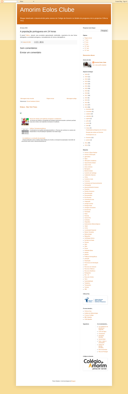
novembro (89, 111)
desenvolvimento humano (91, 187)
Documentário (88, 195)
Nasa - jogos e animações (102, 341)
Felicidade (87, 211)
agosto (88, 118)
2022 (86, 83)
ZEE (85, 289)
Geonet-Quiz (102, 339)
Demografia (87, 185)
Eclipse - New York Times (28, 107)
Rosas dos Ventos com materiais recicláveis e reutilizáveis (45, 118)
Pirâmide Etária (88, 250)
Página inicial (50, 98)
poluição (86, 258)
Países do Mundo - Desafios (101, 346)
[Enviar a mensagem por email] (35, 42)
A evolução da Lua (91, 134)
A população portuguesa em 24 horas (96, 130)
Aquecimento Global (90, 162)
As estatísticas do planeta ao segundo (103, 328)
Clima (86, 177)
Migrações (87, 236)
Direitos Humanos (89, 191)
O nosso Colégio (89, 315)
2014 (86, 102)
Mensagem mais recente (27, 98)
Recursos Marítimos (89, 271)
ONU (85, 246)
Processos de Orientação (91, 262)
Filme (86, 214)
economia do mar (89, 199)
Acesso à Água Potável (90, 152)
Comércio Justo (88, 179)
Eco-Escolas (87, 197)
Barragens (87, 169)
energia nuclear (88, 203)
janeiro (88, 140)
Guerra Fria (87, 218)
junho (88, 123)
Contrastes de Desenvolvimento (93, 183)
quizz (85, 264)
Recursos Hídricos (89, 269)
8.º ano (86, 42)
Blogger (73, 381)
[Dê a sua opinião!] (37, 42)
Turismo (86, 287)
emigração (87, 201)
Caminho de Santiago (90, 173)
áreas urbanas (88, 167)
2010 (86, 145)
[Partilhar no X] (39, 42)
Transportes (87, 285)
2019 (86, 91)
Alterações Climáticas (90, 160)
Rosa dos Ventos (89, 277)
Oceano (86, 242)
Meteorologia (88, 234)
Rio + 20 (86, 275)
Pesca (86, 248)
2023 (86, 81)
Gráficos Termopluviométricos (38, 128)
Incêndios (87, 220)
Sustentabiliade (88, 281)
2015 (86, 100)
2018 (86, 93)
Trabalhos (87, 283)
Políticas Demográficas (90, 256)
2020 (86, 88)
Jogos (86, 226)
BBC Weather (88, 317)
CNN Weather (88, 319)
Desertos (86, 189)
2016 (86, 98)
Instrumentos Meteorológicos (92, 224)
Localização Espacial (90, 230)
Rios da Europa (103, 349)
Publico (28, 35)
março (88, 128)
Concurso (87, 181)
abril (87, 125)
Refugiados (87, 273)
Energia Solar (88, 205)
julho (87, 121)
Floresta (86, 216)
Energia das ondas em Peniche (94, 132)
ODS (85, 244)
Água (85, 158)
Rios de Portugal (103, 351)
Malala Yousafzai (89, 232)
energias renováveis (90, 207)
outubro (88, 114)
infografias (87, 222)
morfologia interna (89, 238)
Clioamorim (102, 333)
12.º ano (86, 50)
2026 (86, 74)
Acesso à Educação (89, 154)
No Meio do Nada (89, 240)
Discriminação (88, 193)
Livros (86, 228)
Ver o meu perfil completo (99, 65)
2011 (86, 143)
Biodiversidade (88, 171)
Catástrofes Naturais (90, 175)
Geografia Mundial (101, 336)
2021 (86, 86)
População (87, 260)
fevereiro (88, 137)
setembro (89, 116)
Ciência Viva (87, 311)
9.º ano (86, 44)
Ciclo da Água (102, 331)
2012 (86, 107)
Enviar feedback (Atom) (33, 101)
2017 (86, 95)
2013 (86, 105)
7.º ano (86, 40)
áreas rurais (87, 164)
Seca (85, 279)
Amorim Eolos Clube (47, 9)
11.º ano (86, 48)
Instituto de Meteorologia (91, 313)
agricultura (87, 156)
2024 (86, 79)
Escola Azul (87, 209)
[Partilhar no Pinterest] (43, 42)
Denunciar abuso (89, 55)
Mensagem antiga (71, 98)
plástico (86, 254)
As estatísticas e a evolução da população (33, 138)
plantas (86, 252)
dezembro (89, 109)
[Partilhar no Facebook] (41, 42)
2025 (86, 76)
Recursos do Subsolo (90, 267)
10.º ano (86, 46)
